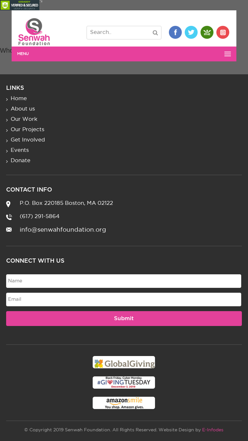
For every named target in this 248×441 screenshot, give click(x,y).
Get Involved (28, 140)
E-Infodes (212, 430)
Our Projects (27, 129)
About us (23, 109)
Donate (20, 160)
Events (20, 150)
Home (19, 98)
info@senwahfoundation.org (63, 230)
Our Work (24, 119)
